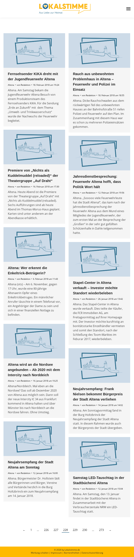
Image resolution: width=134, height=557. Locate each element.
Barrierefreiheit (71, 552)
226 (46, 530)
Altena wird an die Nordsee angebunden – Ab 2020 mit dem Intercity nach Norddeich (34, 370)
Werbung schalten (40, 552)
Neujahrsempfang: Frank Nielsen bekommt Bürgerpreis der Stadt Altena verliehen (98, 394)
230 (84, 530)
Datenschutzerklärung (92, 552)
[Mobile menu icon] (128, 9)
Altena (11, 84)
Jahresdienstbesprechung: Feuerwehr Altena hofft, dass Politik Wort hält (97, 182)
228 (65, 530)
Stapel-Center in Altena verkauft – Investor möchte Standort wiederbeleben (95, 288)
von (23, 84)
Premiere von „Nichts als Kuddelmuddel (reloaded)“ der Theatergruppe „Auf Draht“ (33, 175)
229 (75, 530)
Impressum (56, 552)
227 (56, 530)
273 (101, 530)
